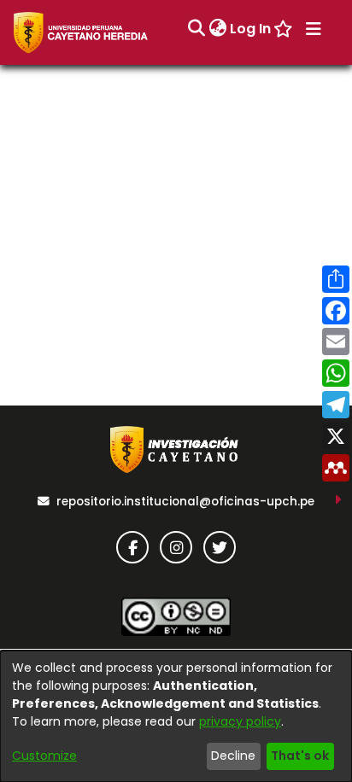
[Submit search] (196, 29)
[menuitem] (217, 29)
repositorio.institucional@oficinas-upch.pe (185, 501)
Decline (233, 755)
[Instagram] (176, 547)
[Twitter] (219, 547)
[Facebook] (132, 547)
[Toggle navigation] (313, 29)
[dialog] (176, 716)
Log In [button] (251, 28)
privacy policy (240, 721)
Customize (44, 755)
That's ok (300, 755)
